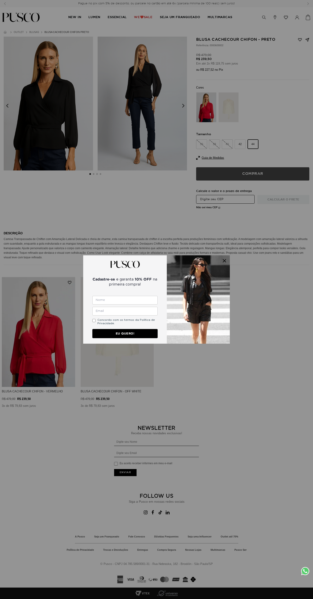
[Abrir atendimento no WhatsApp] (307, 571)
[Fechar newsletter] (224, 260)
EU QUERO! (125, 333)
